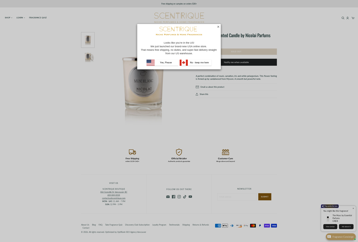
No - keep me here (199, 62)
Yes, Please (166, 62)
